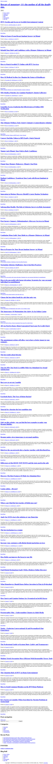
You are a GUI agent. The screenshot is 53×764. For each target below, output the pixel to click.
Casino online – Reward (9, 489)
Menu (2, 10)
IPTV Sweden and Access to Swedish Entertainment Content (22, 22)
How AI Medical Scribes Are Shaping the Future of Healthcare (23, 77)
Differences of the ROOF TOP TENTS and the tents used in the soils (25, 463)
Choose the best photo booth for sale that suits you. (18, 297)
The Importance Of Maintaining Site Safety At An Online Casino (23, 311)
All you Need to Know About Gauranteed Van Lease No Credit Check (25, 326)
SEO (4, 16)
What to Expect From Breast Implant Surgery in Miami (20, 36)
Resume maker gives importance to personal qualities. (20, 437)
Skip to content (4, 1)
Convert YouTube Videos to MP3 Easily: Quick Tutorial (20, 138)
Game (4, 728)
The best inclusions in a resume (12, 530)
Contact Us (5, 14)
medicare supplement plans (7, 748)
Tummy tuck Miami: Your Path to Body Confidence (19, 151)
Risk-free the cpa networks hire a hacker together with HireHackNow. (25, 450)
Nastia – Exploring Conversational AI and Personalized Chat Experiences (19, 742)
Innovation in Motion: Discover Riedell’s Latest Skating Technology (24, 194)
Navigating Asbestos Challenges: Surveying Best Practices (21, 265)
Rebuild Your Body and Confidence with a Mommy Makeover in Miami (26, 50)
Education (5, 15)
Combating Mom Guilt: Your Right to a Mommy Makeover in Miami (25, 235)
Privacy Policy (6, 12)
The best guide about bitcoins (11, 355)
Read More (3, 33)
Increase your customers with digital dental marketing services (23, 543)
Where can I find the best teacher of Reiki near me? (19, 503)
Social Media (6, 17)
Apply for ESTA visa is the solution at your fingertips (19, 517)
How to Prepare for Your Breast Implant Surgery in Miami (21, 249)
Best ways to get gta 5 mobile (11, 382)
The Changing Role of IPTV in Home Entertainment (19, 673)
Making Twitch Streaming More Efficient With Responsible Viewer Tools (26, 658)
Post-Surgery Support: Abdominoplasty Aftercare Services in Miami (25, 221)
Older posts (3, 719)
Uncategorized (6, 732)
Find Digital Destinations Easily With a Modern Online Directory (24, 570)
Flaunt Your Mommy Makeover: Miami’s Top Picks (19, 164)
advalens (46, 762)
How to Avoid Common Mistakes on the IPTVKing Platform (22, 687)
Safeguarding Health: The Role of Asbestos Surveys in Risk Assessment (26, 207)
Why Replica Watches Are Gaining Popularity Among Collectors (23, 93)
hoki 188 (5, 19)
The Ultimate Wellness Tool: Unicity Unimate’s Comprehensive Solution (26, 123)
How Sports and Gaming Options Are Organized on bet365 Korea (24, 598)
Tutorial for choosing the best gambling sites (16, 409)
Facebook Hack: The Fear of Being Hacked (16, 396)
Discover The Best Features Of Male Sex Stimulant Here (21, 476)
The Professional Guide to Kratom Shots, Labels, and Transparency (24, 644)
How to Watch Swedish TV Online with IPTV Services (20, 64)
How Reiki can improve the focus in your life (16, 557)
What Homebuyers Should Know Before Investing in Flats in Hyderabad (26, 584)
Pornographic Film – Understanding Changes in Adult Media (22, 612)
